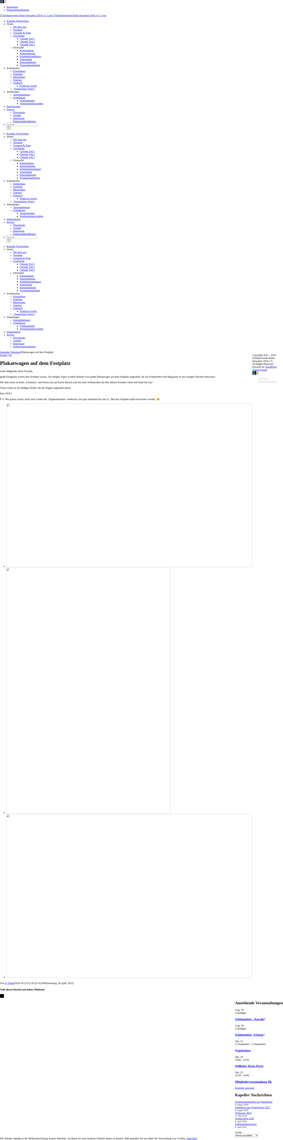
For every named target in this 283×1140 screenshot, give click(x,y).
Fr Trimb (9, 983)
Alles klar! (191, 1138)
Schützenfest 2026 (244, 1118)
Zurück (4, 355)
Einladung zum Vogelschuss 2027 (252, 1107)
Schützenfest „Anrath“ (250, 1019)
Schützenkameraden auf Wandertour (254, 1102)
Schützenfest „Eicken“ (250, 1034)
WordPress (270, 367)
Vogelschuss (243, 1050)
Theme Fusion (259, 369)
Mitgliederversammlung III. (253, 1081)
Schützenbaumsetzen (246, 1124)
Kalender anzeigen (244, 1088)
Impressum (263, 378)
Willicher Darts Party (249, 1066)
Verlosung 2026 (243, 1113)
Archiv (238, 1132)
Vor (10, 355)
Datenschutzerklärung (268, 381)
